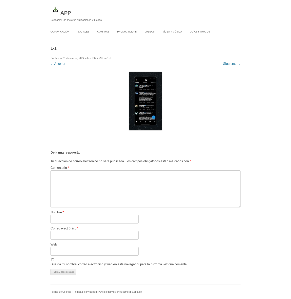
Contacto (137, 291)
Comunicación (59, 31)
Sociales (83, 31)
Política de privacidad (85, 291)
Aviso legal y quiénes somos (114, 291)
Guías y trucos (200, 31)
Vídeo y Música (172, 31)
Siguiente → (232, 63)
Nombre (57, 212)
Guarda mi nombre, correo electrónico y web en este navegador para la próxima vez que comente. (118, 264)
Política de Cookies (60, 291)
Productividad (127, 31)
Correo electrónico (64, 228)
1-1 (109, 58)
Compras (103, 31)
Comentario (59, 167)
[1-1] (145, 101)
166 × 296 (97, 58)
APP (65, 13)
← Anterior (57, 63)
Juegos (150, 31)
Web (53, 244)
